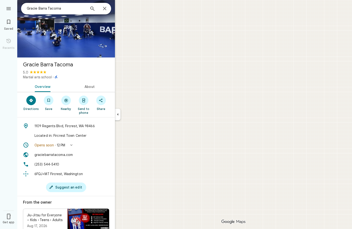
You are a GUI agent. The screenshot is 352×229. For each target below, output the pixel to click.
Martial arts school (37, 77)
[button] (66, 145)
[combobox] (56, 8)
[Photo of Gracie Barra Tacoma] (66, 28)
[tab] (41, 86)
